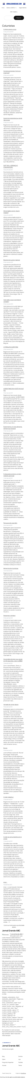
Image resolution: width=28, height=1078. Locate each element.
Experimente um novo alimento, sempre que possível (12, 427)
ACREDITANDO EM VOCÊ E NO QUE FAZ (13, 389)
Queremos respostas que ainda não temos (12, 119)
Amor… (5, 882)
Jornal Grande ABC (16, 934)
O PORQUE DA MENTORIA (10, 347)
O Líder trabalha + (8, 797)
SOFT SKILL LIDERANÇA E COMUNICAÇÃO (10, 166)
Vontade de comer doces (10, 704)
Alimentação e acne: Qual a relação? (11, 212)
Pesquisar (18, 18)
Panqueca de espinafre (10, 523)
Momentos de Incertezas (10, 568)
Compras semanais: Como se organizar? (12, 72)
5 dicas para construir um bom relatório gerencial (12, 475)
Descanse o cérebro (9, 615)
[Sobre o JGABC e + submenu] (16, 7)
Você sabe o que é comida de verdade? (12, 301)
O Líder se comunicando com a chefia (12, 838)
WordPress (23, 1073)
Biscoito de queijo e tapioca (11, 260)
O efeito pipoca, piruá (9, 29)
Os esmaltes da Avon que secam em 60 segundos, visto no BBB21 (13, 660)
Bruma (5, 748)
